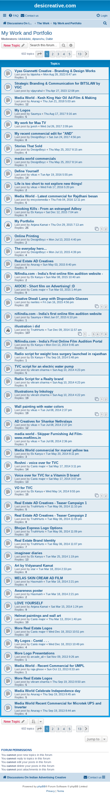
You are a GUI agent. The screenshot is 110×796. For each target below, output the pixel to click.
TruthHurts (37, 329)
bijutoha (35, 74)
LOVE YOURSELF (29, 603)
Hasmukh (37, 581)
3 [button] (58, 54)
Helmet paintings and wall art (38, 616)
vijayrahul (36, 90)
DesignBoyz (38, 137)
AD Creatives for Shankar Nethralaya (43, 421)
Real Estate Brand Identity (35, 540)
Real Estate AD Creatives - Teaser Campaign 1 (51, 503)
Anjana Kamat (39, 224)
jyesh (34, 126)
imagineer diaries (28, 553)
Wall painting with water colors (39, 406)
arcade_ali (37, 656)
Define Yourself (27, 171)
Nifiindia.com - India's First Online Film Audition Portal (58, 341)
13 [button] (79, 54)
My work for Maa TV (30, 123)
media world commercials (35, 159)
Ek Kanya (37, 212)
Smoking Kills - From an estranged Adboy (48, 209)
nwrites (35, 302)
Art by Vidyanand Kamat (34, 565)
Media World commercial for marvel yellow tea (51, 450)
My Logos (22, 110)
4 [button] (64, 54)
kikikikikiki (24, 38)
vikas (34, 174)
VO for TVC (23, 488)
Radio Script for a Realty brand (39, 379)
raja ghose (37, 669)
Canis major (38, 289)
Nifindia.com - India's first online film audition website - (59, 274)
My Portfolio (24, 221)
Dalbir (49, 38)
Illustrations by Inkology (34, 391)
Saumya (36, 113)
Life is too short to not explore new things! (48, 184)
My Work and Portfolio (26, 33)
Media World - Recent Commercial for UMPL (49, 666)
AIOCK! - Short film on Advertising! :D (45, 286)
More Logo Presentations (34, 653)
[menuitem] (13, 16)
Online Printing (27, 236)
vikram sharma (40, 369)
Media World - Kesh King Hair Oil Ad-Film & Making (55, 98)
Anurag (35, 101)
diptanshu (38, 38)
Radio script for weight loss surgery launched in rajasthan (61, 354)
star (33, 569)
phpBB (41, 786)
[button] (39, 54)
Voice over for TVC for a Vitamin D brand (47, 475)
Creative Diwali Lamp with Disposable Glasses (51, 299)
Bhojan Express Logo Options (38, 528)
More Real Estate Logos (33, 628)
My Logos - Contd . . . (32, 641)
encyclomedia (39, 199)
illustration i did (27, 326)
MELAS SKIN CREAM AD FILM (39, 578)
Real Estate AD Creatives (34, 261)
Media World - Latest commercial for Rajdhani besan (56, 196)
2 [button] (52, 54)
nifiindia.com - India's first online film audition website (58, 314)
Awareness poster (29, 591)
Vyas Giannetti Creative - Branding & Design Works (55, 71)
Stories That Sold (28, 146)
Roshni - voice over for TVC (36, 463)
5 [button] (69, 54)
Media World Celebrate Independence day (47, 691)
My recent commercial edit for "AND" (44, 133)
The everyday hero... (31, 249)
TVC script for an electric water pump (44, 366)
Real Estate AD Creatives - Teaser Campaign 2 (51, 515)
